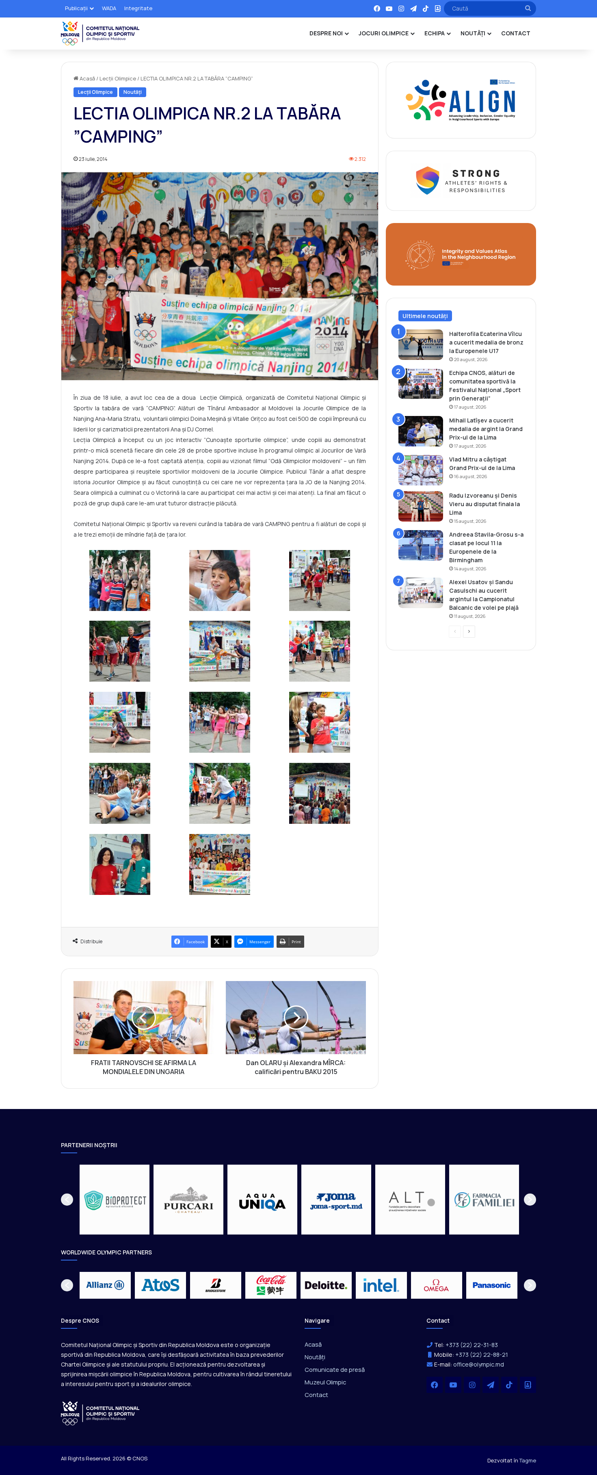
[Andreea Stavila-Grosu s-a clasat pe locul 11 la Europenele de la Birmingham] (420, 545)
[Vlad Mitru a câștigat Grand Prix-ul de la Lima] (420, 470)
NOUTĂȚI (473, 33)
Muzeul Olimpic (325, 1382)
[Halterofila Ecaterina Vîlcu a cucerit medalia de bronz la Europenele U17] (420, 344)
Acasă (86, 78)
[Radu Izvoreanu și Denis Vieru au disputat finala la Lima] (420, 506)
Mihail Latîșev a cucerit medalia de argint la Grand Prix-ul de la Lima (486, 428)
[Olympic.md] (100, 33)
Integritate (138, 8)
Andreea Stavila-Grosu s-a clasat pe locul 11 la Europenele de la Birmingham (486, 547)
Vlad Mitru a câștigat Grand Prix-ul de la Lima (482, 463)
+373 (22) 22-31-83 (472, 1345)
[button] (67, 1199)
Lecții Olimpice (118, 78)
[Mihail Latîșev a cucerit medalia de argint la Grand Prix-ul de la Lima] (420, 431)
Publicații (76, 8)
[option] (114, 1200)
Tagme (527, 1460)
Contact (316, 1395)
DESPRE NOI (326, 33)
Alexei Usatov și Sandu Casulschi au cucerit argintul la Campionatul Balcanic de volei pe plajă (484, 594)
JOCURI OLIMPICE (384, 33)
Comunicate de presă (335, 1369)
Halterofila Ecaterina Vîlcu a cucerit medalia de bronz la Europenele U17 (486, 342)
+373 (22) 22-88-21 (481, 1354)
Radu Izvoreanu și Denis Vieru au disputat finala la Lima (484, 504)
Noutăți (132, 92)
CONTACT (515, 33)
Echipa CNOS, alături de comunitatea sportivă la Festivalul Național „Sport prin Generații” (485, 385)
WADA (109, 8)
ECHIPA (434, 33)
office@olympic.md (478, 1364)
